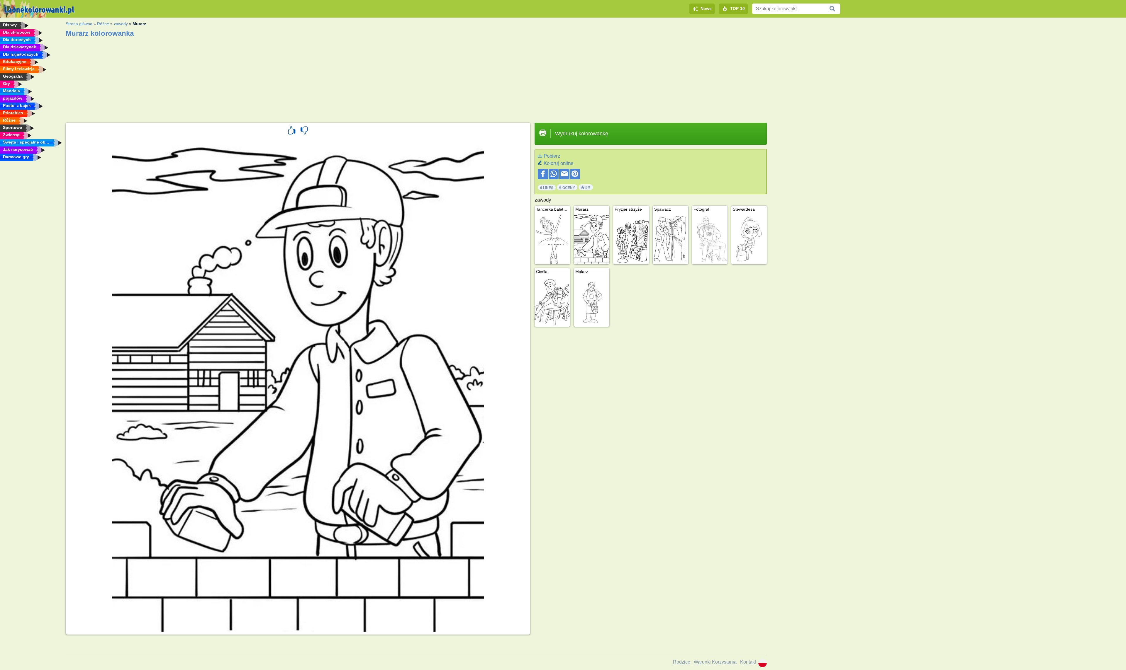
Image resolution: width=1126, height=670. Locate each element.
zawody (121, 23)
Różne (103, 23)
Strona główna (79, 23)
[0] (304, 131)
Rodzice (681, 661)
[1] (292, 131)
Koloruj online (558, 163)
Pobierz (552, 156)
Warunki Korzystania (715, 661)
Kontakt (748, 661)
